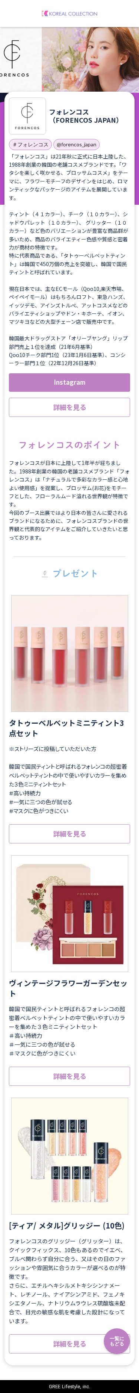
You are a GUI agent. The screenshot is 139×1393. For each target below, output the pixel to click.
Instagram (69, 382)
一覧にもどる (117, 1341)
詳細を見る (69, 407)
